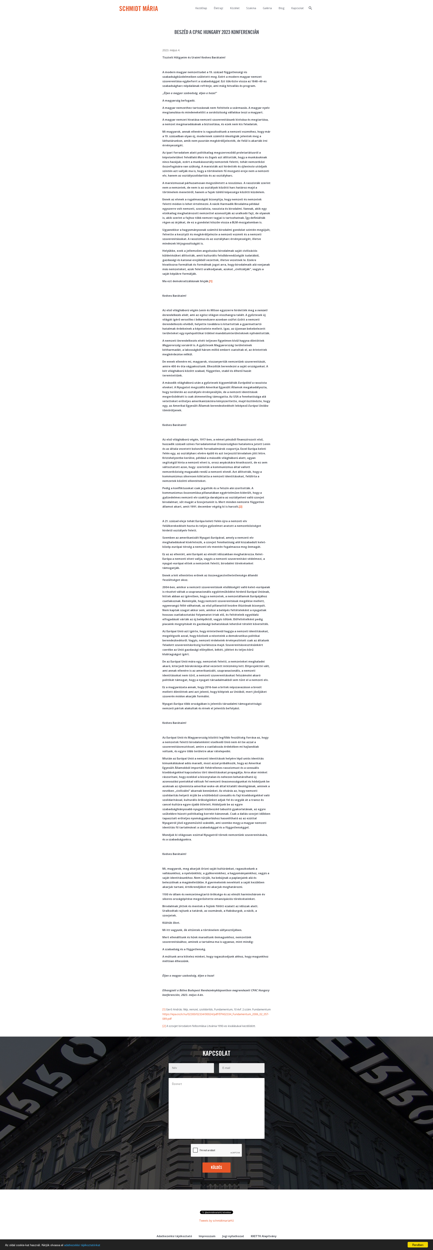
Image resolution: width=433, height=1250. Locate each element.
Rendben (417, 1245)
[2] (164, 1026)
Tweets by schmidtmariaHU (216, 1220)
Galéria (267, 8)
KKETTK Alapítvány (263, 1236)
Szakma (251, 8)
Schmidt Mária (138, 9)
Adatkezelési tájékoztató (174, 1236)
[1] (163, 1009)
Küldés (216, 1168)
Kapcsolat (297, 8)
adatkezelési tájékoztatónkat (82, 1245)
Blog (281, 8)
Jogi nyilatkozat (233, 1236)
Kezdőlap (201, 8)
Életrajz (218, 8)
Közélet (235, 8)
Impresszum (207, 1236)
